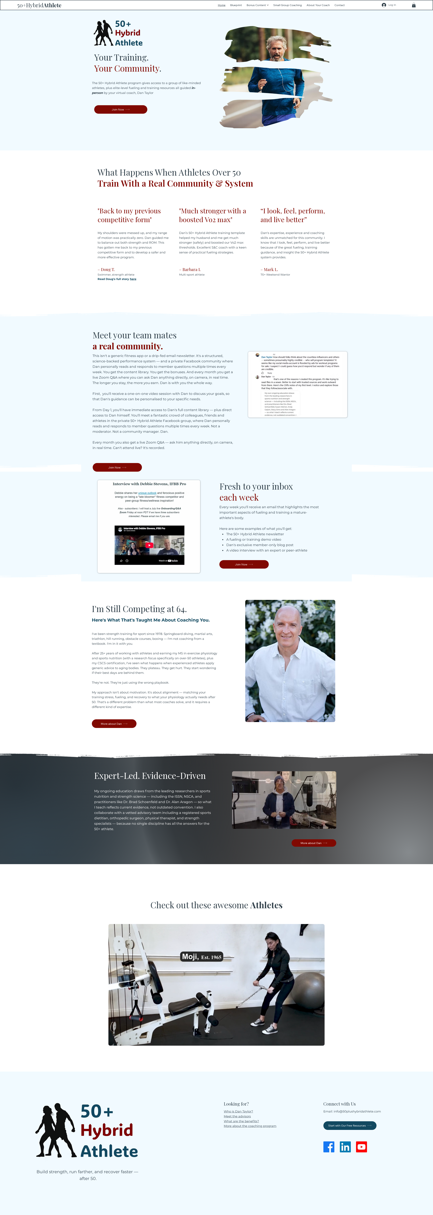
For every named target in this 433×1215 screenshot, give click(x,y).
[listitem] (135, 247)
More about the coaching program (250, 1126)
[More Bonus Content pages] (268, 5)
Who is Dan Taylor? (238, 1111)
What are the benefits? (241, 1121)
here (133, 279)
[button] (414, 5)
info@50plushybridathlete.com (357, 1111)
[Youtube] (361, 1146)
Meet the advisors (237, 1116)
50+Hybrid (39, 5)
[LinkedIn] (345, 1146)
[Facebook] (328, 1146)
